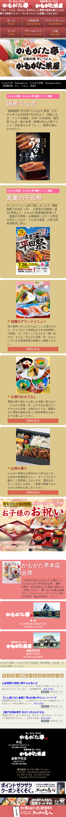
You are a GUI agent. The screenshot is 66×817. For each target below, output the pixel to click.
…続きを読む (48, 689)
